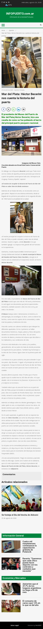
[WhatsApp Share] (14, 109)
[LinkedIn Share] (19, 109)
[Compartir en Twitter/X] (9, 109)
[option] (21, 502)
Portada (22, 90)
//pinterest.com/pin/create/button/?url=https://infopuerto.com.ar (8, 2)
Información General (13, 535)
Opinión (16, 90)
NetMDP (38, 625)
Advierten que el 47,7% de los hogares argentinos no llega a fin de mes (32, 588)
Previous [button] (3, 506)
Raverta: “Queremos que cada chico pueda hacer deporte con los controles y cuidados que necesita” (32, 564)
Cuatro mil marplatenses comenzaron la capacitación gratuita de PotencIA (30, 546)
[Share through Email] (24, 109)
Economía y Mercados (14, 578)
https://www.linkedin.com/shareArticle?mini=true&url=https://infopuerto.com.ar (6, 2)
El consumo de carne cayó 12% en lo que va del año (31, 603)
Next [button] (39, 506)
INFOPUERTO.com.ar (20, 13)
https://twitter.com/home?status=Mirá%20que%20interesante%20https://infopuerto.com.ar (4, 2)
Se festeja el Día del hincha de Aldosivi (20, 515)
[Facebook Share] (4, 109)
